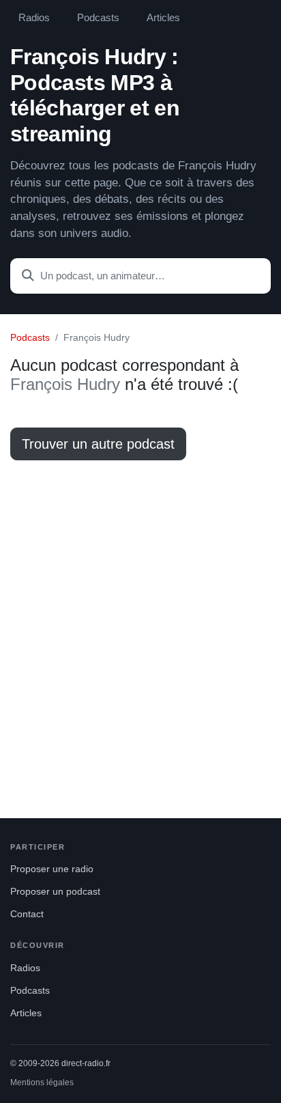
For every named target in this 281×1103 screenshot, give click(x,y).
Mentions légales (42, 1082)
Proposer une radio (51, 869)
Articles (163, 17)
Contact (27, 914)
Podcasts (98, 17)
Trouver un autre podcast (98, 443)
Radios (34, 17)
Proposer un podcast (55, 891)
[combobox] (140, 276)
